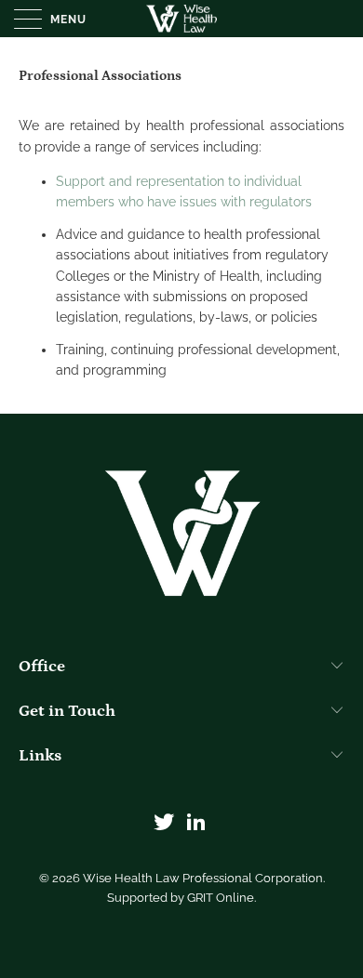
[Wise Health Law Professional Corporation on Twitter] (165, 823)
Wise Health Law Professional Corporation (203, 878)
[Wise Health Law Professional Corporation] (182, 18)
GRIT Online (220, 898)
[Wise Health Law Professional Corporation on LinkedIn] (197, 823)
